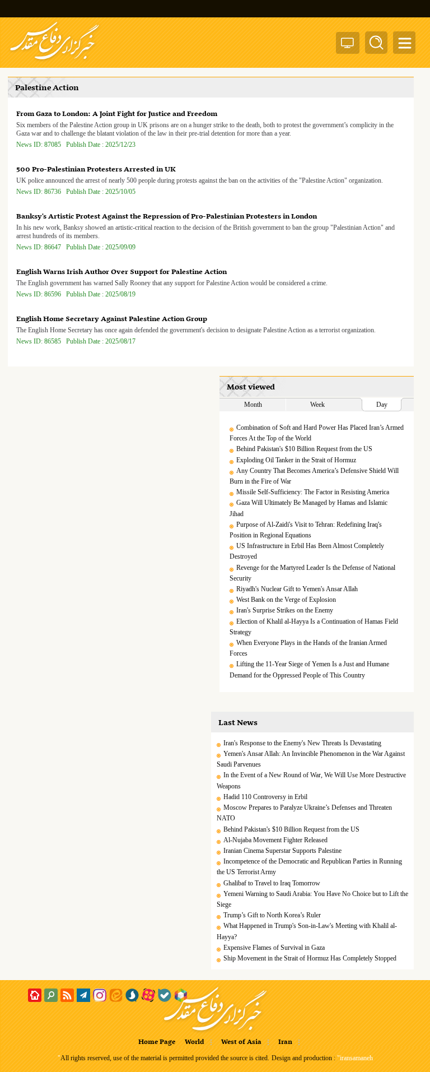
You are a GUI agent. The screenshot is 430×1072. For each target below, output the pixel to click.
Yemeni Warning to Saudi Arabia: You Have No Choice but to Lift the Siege (312, 899)
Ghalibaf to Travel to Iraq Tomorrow (271, 883)
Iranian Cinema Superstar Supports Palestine (282, 851)
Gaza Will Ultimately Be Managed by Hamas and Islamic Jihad (308, 508)
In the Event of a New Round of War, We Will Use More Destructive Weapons (311, 780)
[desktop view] (347, 45)
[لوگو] (54, 60)
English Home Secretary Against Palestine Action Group (111, 319)
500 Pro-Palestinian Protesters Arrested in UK (96, 169)
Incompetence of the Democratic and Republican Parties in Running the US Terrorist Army (309, 866)
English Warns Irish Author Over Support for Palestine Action (121, 272)
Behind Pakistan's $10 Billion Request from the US (304, 449)
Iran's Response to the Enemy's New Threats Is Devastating (302, 743)
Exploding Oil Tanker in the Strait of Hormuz (296, 460)
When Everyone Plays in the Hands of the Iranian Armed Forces (308, 648)
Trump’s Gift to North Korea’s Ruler (272, 915)
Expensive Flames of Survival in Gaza (274, 948)
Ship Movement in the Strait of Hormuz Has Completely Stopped (309, 958)
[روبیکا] (181, 995)
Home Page (156, 1042)
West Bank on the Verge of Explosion (286, 600)
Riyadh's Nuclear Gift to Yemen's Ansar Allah (297, 589)
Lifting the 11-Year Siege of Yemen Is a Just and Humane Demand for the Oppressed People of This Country (309, 669)
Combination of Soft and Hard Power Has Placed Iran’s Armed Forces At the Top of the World (317, 433)
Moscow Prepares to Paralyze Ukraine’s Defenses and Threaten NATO (304, 813)
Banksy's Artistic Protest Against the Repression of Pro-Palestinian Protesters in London (166, 216)
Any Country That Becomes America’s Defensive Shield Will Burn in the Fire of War (314, 476)
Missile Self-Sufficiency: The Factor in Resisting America (312, 492)
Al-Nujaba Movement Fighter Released (275, 840)
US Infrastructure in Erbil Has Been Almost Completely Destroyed (307, 551)
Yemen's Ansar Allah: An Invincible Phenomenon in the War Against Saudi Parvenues (311, 759)
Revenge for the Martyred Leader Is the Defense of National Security (312, 573)
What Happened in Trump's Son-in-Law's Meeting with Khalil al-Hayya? (307, 931)
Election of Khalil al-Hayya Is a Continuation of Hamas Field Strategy (314, 627)
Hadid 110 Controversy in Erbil (265, 797)
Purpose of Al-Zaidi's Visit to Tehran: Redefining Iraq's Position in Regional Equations (306, 530)
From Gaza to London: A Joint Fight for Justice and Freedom (116, 114)
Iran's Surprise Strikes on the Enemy (284, 610)
